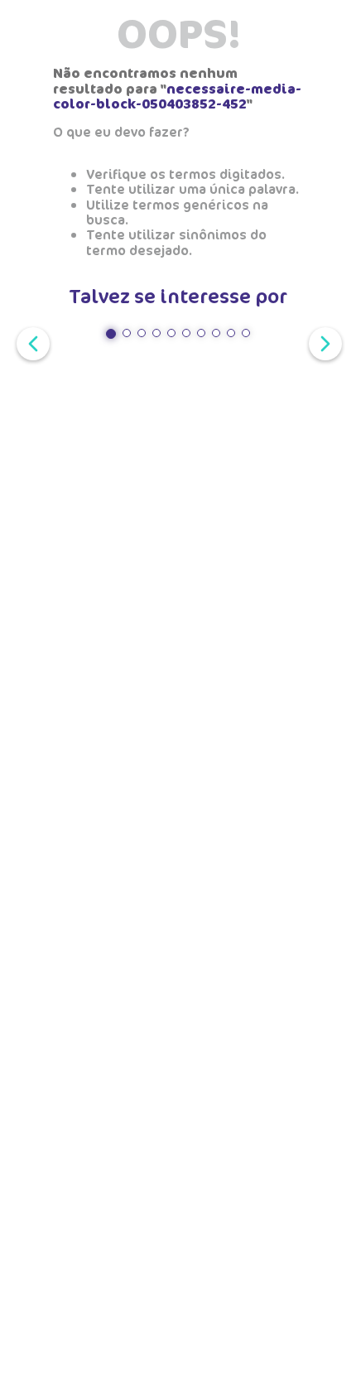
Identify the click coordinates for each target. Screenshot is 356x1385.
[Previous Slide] (29, 342)
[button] (111, 334)
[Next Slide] (322, 342)
